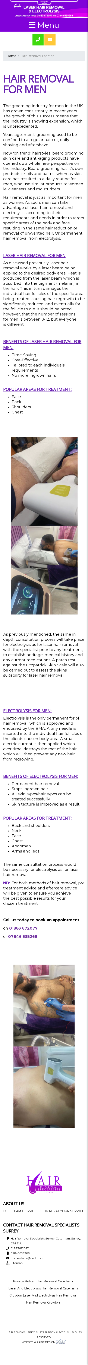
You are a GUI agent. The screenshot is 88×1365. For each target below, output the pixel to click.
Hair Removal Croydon (43, 1302)
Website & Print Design (39, 1342)
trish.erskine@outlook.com (29, 1258)
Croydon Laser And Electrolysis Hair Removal (42, 1295)
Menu (47, 25)
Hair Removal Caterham (55, 1281)
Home (11, 56)
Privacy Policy (23, 1281)
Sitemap (17, 1263)
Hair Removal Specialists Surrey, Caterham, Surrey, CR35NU (46, 1241)
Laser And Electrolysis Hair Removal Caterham (43, 1288)
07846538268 (20, 1253)
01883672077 (20, 1248)
